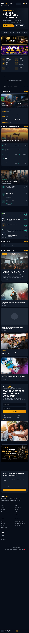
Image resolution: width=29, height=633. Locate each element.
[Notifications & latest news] (24, 4)
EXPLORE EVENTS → (8, 25)
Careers (3, 511)
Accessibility (4, 539)
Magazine (3, 529)
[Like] (22, 631)
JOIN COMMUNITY (19, 25)
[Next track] (19, 631)
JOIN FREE (14, 411)
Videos (2, 525)
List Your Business (19, 521)
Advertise (3, 509)
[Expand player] (27, 631)
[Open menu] (26, 4)
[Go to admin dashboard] (10, 547)
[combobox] (18, 4)
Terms (2, 537)
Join (14, 489)
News (16, 509)
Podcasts (3, 523)
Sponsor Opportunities (20, 523)
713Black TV (4, 527)
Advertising (17, 525)
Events (16, 505)
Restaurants (18, 507)
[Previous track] (14, 631)
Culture (16, 516)
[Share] (25, 631)
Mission (2, 505)
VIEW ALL (26, 76)
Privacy (2, 535)
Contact (3, 507)
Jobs (16, 511)
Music (2, 521)
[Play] (17, 631)
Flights (16, 513)
